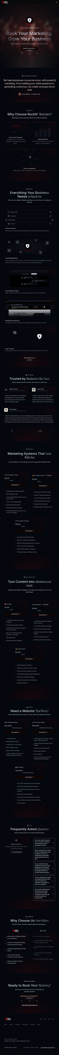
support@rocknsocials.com (29, 1005)
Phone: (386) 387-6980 (10, 1039)
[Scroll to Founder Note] (29, 60)
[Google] (53, 1019)
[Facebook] (29, 53)
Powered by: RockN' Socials (31, 1047)
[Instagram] (21, 53)
